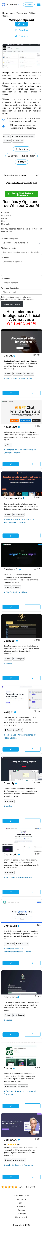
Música (8, 519)
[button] (38, 4)
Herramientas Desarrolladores (18, 877)
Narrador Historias (23, 519)
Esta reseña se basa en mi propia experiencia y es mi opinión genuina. (17, 298)
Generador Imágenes (13, 452)
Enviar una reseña (12, 304)
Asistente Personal (13, 449)
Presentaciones (26, 735)
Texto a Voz (21, 13)
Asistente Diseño (13, 948)
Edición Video (11, 378)
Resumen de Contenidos (15, 522)
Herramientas (8, 13)
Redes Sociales (10, 738)
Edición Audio (11, 592)
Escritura (29, 449)
